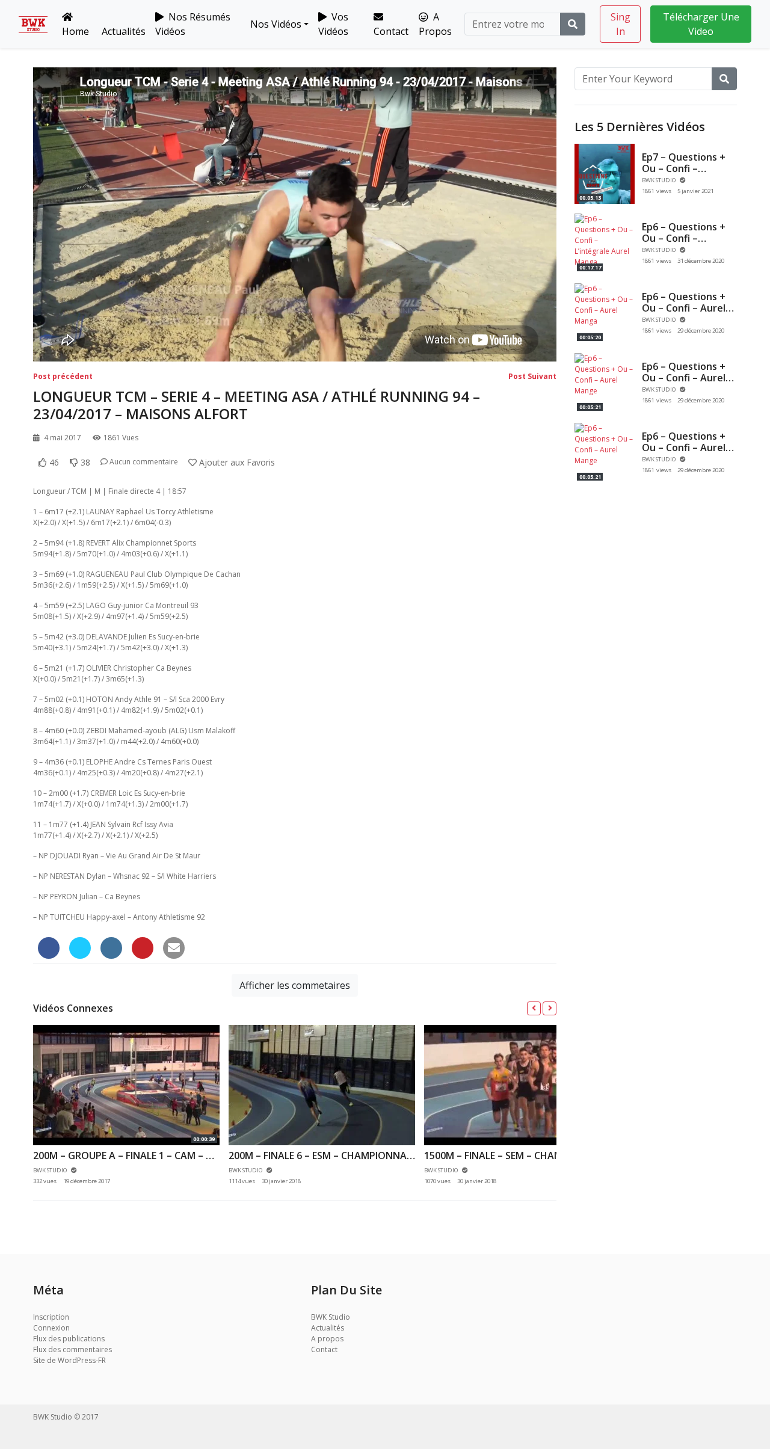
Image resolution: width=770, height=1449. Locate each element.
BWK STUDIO (659, 180)
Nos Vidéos (274, 24)
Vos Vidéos (333, 24)
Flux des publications (69, 1339)
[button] (534, 1008)
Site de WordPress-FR (69, 1360)
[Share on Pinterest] (142, 948)
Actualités (124, 31)
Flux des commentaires (72, 1349)
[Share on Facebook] (49, 948)
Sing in (620, 24)
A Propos (435, 24)
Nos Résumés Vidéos (192, 24)
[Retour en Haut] (34, 1378)
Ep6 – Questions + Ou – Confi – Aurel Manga (683, 308)
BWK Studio (330, 1317)
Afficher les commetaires (294, 985)
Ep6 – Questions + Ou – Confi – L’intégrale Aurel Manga (683, 244)
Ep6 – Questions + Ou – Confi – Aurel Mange (683, 378)
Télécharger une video (701, 24)
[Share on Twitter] (80, 948)
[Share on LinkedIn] (111, 948)
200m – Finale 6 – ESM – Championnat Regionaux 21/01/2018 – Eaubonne (407, 1155)
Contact (391, 31)
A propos (327, 1339)
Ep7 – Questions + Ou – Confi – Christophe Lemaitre (683, 174)
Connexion (51, 1328)
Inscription (51, 1317)
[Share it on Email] (174, 948)
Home (75, 31)
